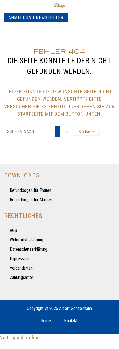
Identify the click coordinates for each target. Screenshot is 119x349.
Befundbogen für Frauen (30, 190)
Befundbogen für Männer (31, 199)
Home (45, 320)
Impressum (19, 258)
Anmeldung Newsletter (35, 17)
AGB (13, 230)
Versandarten (21, 268)
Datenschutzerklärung (28, 249)
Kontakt (70, 320)
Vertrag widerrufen (19, 337)
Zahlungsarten (22, 277)
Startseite (86, 132)
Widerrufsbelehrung (26, 239)
